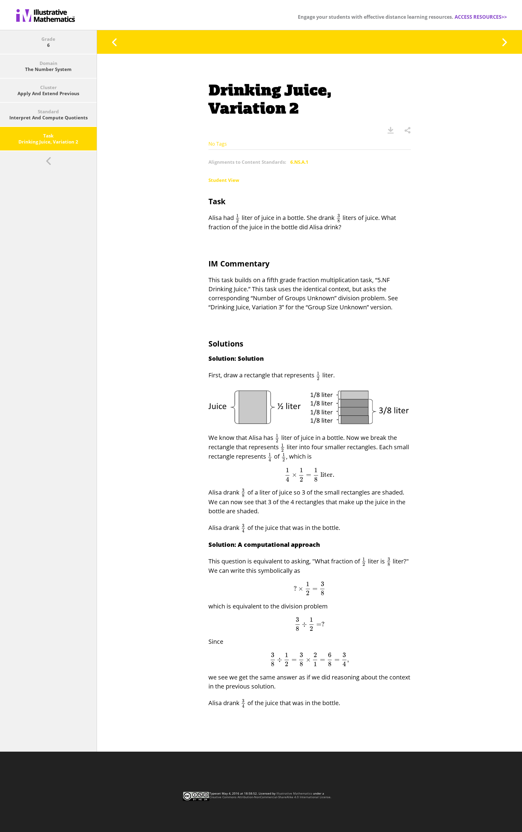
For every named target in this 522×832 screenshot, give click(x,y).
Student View (223, 180)
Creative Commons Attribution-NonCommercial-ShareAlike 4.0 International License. (270, 797)
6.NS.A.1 (299, 162)
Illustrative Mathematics (294, 793)
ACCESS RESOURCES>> (481, 17)
